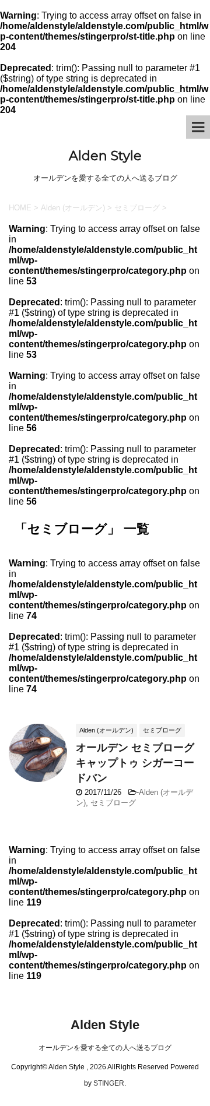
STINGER (108, 1083)
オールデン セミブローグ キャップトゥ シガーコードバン (135, 763)
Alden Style (105, 156)
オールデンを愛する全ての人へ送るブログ (105, 1048)
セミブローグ (113, 802)
